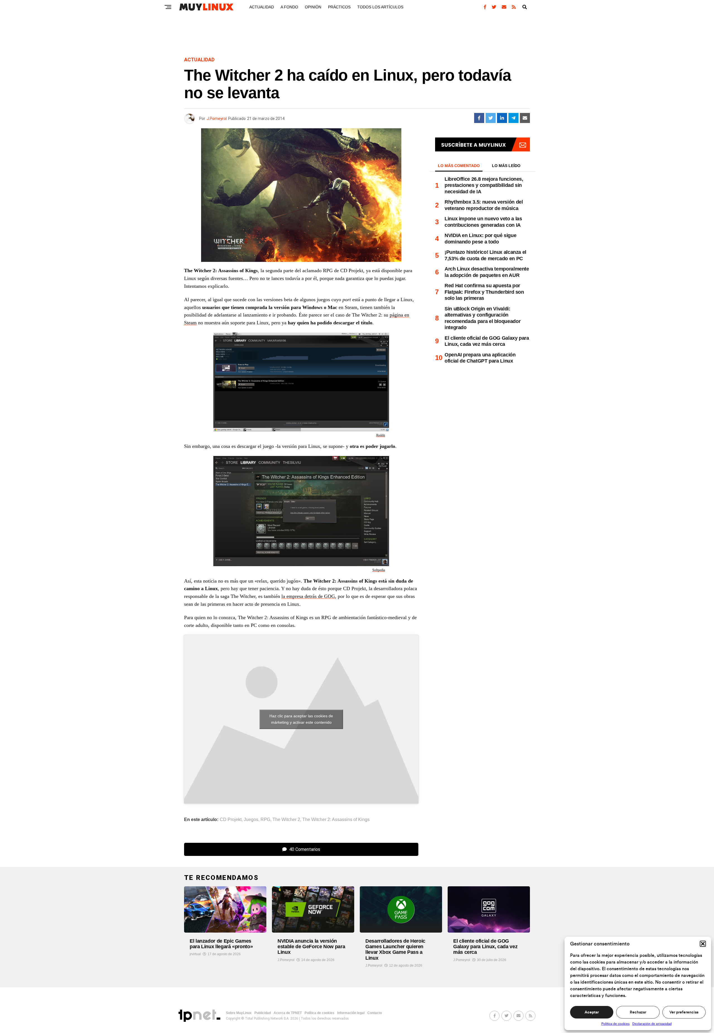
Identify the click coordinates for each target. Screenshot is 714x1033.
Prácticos (339, 7)
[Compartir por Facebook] (479, 118)
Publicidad (262, 1013)
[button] (703, 944)
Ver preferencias (683, 1012)
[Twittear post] (491, 118)
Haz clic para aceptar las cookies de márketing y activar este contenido (301, 719)
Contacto (374, 1013)
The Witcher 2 (286, 819)
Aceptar (592, 1012)
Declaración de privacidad (652, 1023)
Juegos (251, 819)
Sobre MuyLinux (239, 1013)
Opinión (313, 7)
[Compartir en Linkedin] (502, 118)
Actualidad (261, 7)
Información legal (351, 1013)
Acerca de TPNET (288, 1013)
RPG (265, 819)
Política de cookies (615, 1023)
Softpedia (378, 570)
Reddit (380, 435)
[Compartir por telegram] (513, 118)
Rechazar (638, 1012)
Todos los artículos (380, 7)
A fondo (289, 7)
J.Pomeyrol (217, 118)
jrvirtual (195, 954)
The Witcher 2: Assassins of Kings (336, 819)
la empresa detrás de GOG (308, 596)
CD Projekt (231, 819)
